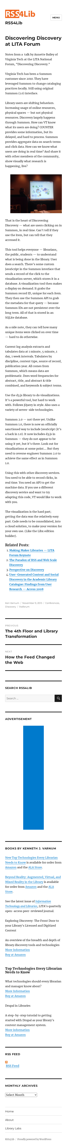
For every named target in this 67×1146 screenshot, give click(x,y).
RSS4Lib (13, 22)
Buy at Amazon (15, 954)
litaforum (24, 606)
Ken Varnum (12, 603)
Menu (56, 17)
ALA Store (35, 867)
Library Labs (13, 1128)
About (9, 1120)
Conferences (52, 603)
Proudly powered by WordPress (34, 1139)
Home (9, 1111)
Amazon (10, 867)
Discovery (10, 606)
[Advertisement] (34, 778)
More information (17, 1030)
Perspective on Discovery (26, 569)
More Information (17, 950)
